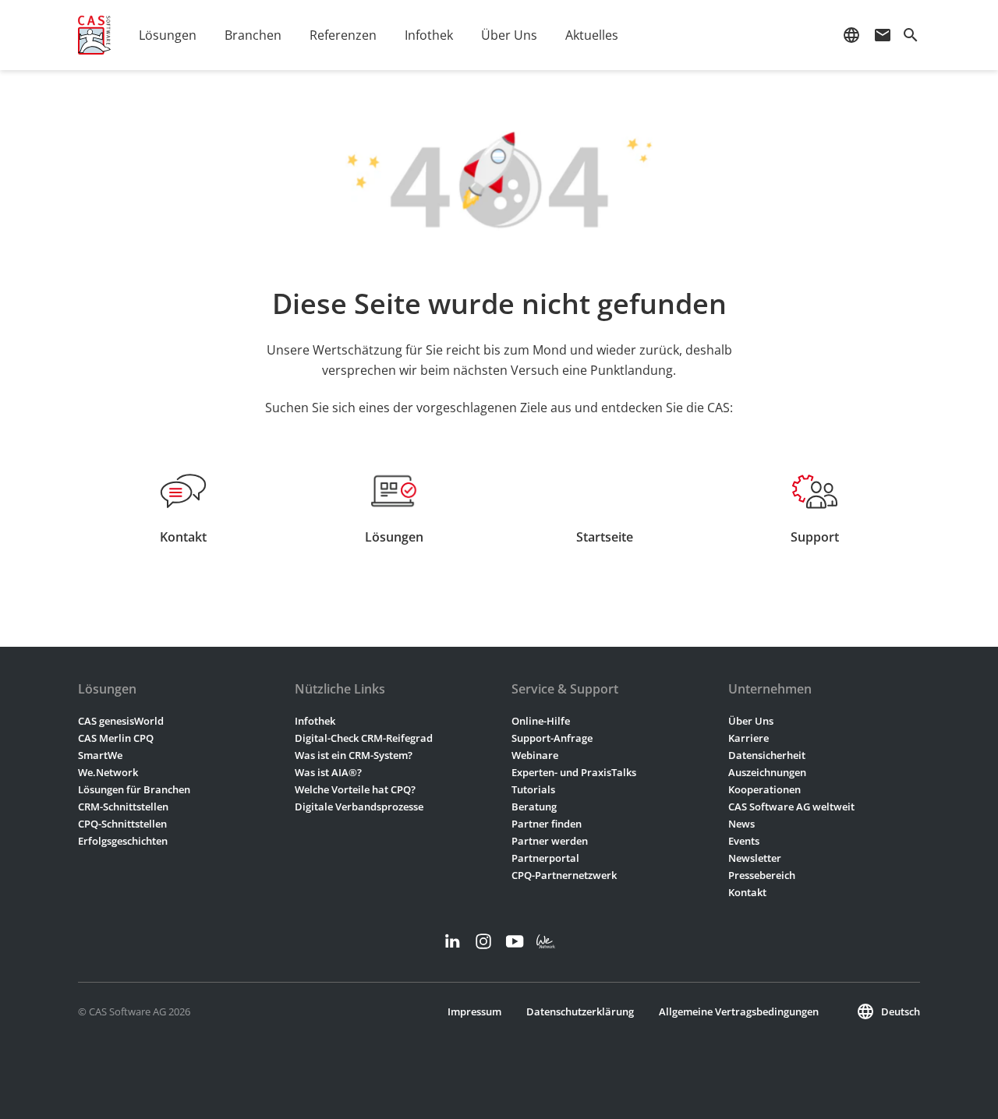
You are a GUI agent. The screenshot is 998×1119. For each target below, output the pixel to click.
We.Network (108, 772)
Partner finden (546, 824)
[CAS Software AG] (94, 35)
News (741, 824)
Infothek (315, 721)
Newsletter (754, 858)
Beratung (534, 807)
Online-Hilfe (540, 721)
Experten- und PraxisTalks (573, 772)
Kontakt (747, 892)
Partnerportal (545, 858)
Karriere (748, 738)
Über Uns (750, 721)
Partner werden (549, 841)
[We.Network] (545, 941)
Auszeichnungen (767, 772)
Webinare (534, 755)
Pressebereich (761, 875)
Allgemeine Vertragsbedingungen (739, 1011)
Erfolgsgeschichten (123, 841)
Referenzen (343, 35)
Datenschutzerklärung (580, 1011)
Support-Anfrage (552, 738)
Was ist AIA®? (328, 772)
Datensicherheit (766, 755)
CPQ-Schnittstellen (122, 824)
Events (743, 841)
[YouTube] (514, 941)
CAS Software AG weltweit (791, 807)
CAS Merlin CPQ (116, 738)
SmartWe (100, 755)
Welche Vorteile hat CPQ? (355, 789)
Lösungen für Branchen (134, 789)
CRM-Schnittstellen (123, 807)
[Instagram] (483, 941)
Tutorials (533, 789)
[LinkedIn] (452, 941)
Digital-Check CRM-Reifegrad (364, 738)
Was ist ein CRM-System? (353, 755)
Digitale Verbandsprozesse (359, 807)
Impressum (474, 1011)
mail (882, 35)
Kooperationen (764, 789)
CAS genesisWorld (121, 721)
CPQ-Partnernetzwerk (564, 875)
